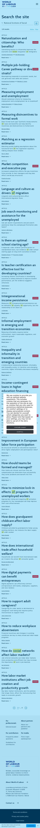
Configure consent (20, 427)
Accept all (20, 431)
